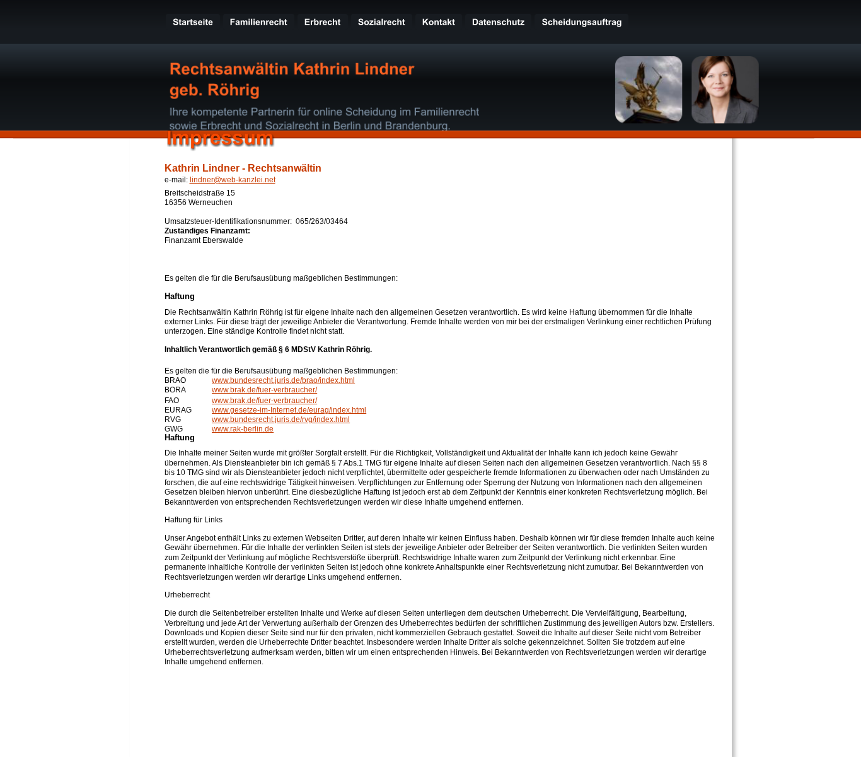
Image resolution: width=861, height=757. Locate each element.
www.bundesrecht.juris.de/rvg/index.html (281, 419)
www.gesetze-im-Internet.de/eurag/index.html (289, 410)
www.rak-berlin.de (243, 429)
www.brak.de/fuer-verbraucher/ (264, 389)
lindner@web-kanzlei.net (232, 179)
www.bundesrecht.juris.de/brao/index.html (283, 380)
